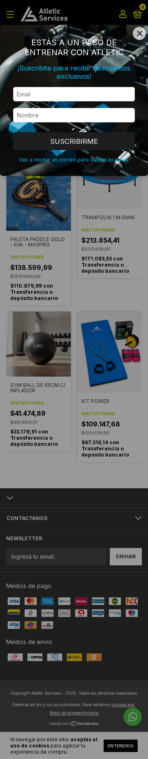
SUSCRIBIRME (74, 141)
